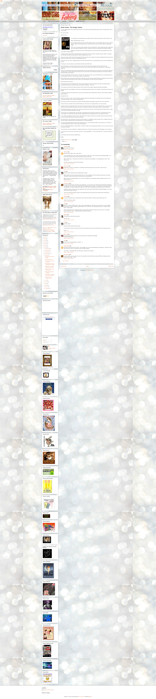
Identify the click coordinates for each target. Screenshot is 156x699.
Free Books (71, 21)
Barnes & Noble (46, 96)
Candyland (66, 146)
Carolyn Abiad (66, 245)
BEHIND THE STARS (80, 21)
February (47, 288)
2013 (45, 242)
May (46, 283)
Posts (45, 340)
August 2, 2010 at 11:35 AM (69, 169)
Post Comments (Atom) (89, 270)
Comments (46, 341)
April (46, 285)
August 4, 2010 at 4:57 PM (68, 258)
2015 (45, 238)
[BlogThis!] (73, 139)
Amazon (44, 95)
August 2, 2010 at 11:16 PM (69, 219)
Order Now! (45, 35)
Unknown (65, 151)
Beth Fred (65, 234)
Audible (53, 231)
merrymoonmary (81, 696)
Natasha (65, 214)
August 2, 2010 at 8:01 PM (68, 201)
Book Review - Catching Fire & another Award (49, 275)
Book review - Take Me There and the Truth (49, 267)
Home (44, 21)
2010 (45, 246)
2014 (45, 240)
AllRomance (45, 228)
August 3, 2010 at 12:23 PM (69, 238)
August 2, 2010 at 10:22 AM (69, 163)
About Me (64, 21)
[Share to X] (74, 139)
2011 (45, 245)
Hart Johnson (66, 183)
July (46, 280)
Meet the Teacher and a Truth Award (49, 269)
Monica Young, (50, 219)
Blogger (90, 696)
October (47, 251)
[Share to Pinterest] (76, 139)
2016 (45, 237)
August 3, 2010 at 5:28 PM (68, 252)
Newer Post (63, 266)
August (46, 255)
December (47, 248)
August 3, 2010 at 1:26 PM (68, 243)
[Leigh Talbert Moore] (43, 145)
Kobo (51, 96)
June (46, 281)
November (47, 250)
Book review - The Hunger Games (48, 278)
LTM (64, 171)
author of (49, 224)
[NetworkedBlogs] (49, 317)
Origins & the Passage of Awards (49, 272)
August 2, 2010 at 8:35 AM (68, 149)
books (66, 141)
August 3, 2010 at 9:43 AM (68, 231)
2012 (45, 243)
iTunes (53, 95)
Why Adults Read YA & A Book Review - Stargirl (49, 264)
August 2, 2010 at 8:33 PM (68, 212)
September (47, 253)
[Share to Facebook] (75, 139)
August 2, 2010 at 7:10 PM (68, 194)
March (46, 286)
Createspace (45, 190)
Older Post (111, 266)
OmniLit (49, 228)
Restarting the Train (49, 259)
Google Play (49, 95)
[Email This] (72, 139)
